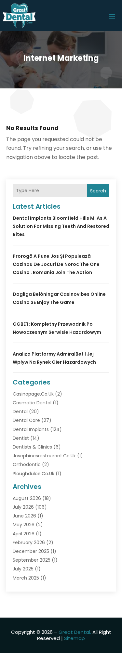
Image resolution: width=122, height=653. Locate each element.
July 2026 (23, 507)
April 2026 (23, 533)
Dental (20, 411)
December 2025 (31, 551)
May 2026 (23, 524)
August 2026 (27, 498)
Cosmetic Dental (32, 402)
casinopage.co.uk (33, 394)
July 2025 (23, 569)
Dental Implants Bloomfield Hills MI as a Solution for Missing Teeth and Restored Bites (61, 226)
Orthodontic (27, 464)
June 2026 (24, 516)
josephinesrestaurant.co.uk (44, 455)
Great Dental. (75, 632)
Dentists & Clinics (32, 447)
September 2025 (31, 560)
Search (98, 191)
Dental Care (26, 420)
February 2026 (29, 542)
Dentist (21, 438)
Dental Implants (31, 429)
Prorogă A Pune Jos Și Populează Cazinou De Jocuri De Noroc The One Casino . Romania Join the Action (56, 264)
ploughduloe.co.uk (33, 473)
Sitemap (74, 638)
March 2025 (26, 578)
